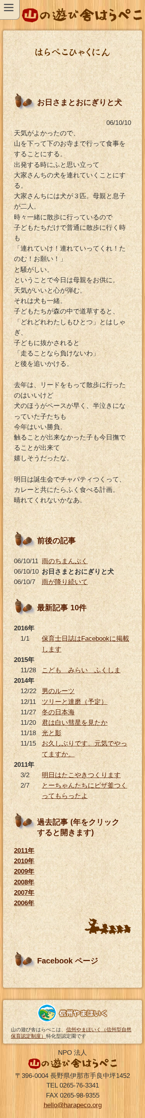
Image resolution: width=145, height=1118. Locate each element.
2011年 (24, 850)
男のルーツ (58, 691)
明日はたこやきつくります (81, 775)
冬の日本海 (58, 712)
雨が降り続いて (65, 582)
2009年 (24, 871)
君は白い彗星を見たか (74, 722)
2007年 (24, 892)
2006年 (24, 903)
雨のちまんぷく (65, 561)
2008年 (24, 882)
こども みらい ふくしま (81, 670)
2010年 (24, 861)
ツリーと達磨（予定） (74, 701)
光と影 (51, 733)
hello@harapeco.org (73, 1105)
